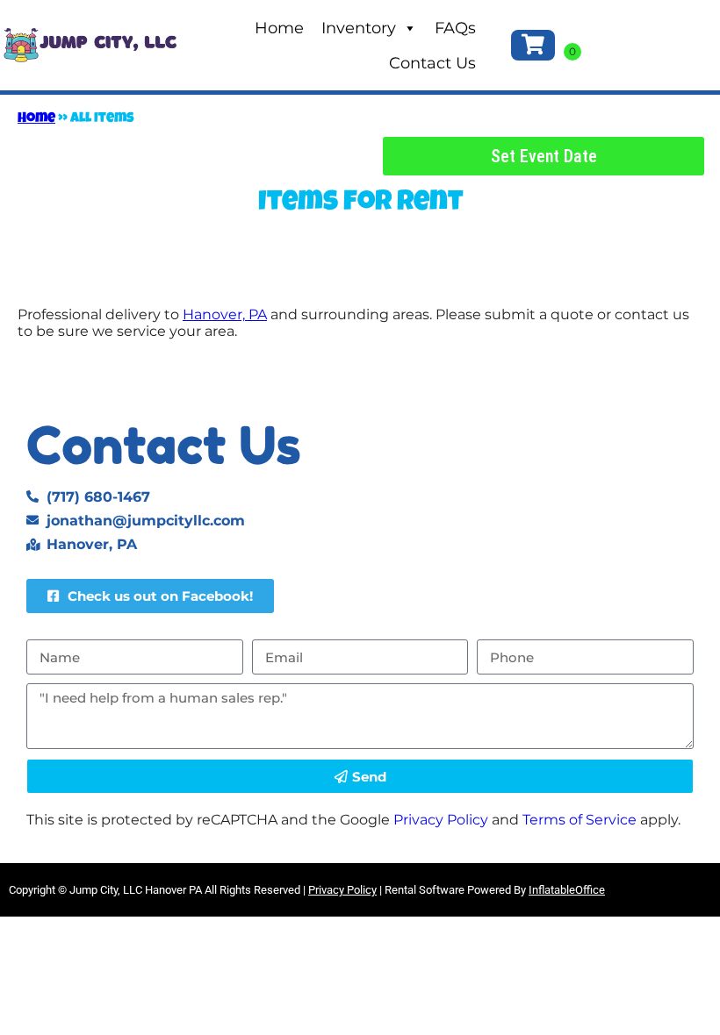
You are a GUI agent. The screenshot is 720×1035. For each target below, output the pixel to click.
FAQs (455, 28)
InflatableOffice (567, 889)
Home (279, 28)
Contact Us (432, 63)
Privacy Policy (440, 819)
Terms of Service (579, 819)
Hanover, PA (225, 314)
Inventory (358, 28)
